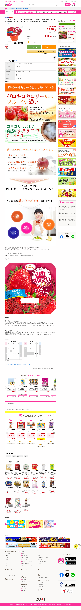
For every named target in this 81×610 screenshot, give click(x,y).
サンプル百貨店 (7, 23)
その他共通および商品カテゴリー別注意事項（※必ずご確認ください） (18, 364)
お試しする (34, 47)
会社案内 (59, 604)
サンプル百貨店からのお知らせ (43, 577)
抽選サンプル (8, 581)
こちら (20, 75)
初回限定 (30, 12)
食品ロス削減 (62, 12)
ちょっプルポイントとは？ (26, 581)
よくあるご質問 (73, 1)
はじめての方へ (65, 1)
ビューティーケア (25, 559)
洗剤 (23, 553)
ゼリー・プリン (20, 456)
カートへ (49, 47)
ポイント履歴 (24, 579)
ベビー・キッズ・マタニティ (43, 557)
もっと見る (51, 415)
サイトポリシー (29, 604)
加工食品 (7, 557)
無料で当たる (22, 12)
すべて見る (22, 551)
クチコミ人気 (53, 12)
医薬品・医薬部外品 (25, 563)
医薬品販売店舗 (52, 604)
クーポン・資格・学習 (42, 561)
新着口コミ (24, 590)
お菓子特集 (38, 12)
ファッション (40, 553)
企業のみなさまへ (41, 584)
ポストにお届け (72, 12)
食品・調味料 (8, 553)
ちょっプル (8, 456)
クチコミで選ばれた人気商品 (10, 575)
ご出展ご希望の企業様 (67, 604)
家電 (39, 555)
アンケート (24, 588)
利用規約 (11, 604)
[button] (16, 12)
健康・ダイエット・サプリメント (27, 561)
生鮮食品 (7, 555)
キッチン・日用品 (25, 555)
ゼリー (26, 456)
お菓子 (14, 456)
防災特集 (45, 12)
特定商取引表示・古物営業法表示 (40, 604)
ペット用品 (40, 559)
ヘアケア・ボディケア (25, 557)
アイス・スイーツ (8, 561)
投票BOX (23, 586)
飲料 (6, 563)
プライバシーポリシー (19, 604)
